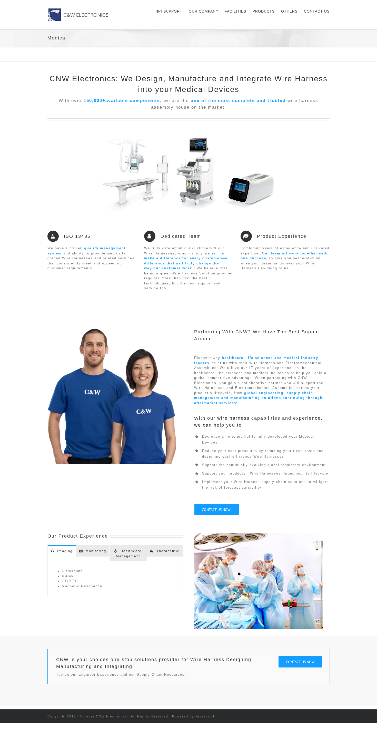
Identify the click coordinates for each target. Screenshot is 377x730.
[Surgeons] (258, 535)
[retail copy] (111, 331)
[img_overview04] (188, 130)
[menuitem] (172, 11)
